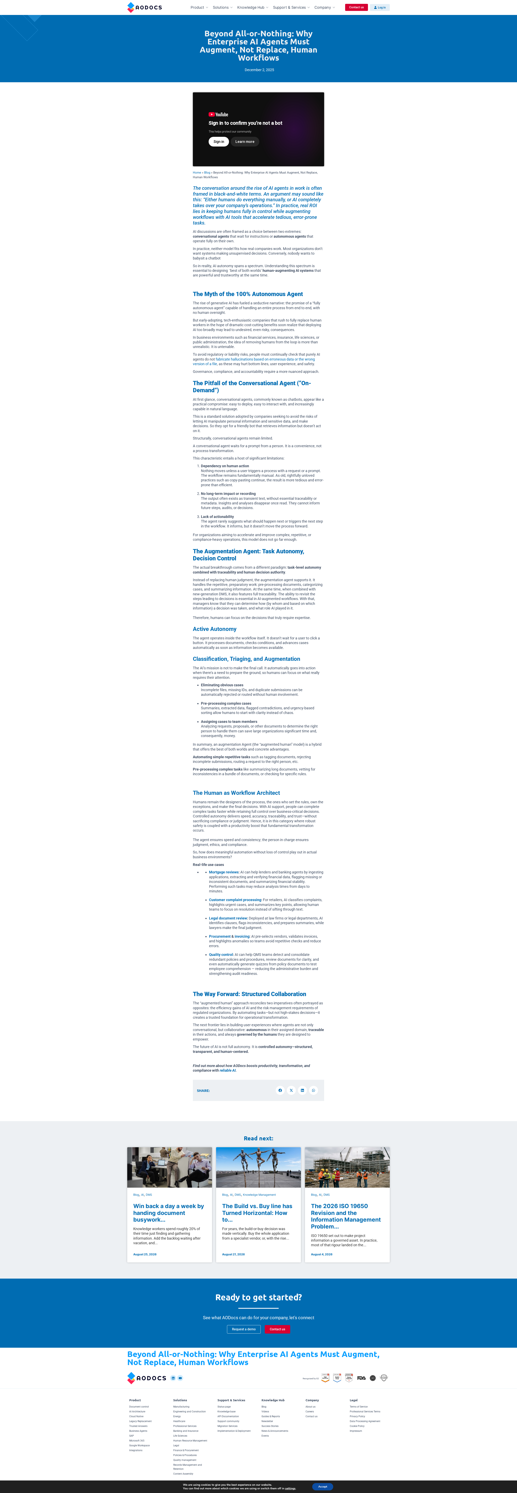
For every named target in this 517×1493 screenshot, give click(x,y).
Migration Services (227, 1426)
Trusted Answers (138, 1426)
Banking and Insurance (185, 1431)
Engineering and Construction (189, 1411)
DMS (149, 1194)
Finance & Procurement (186, 1450)
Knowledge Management (259, 1194)
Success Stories (270, 1426)
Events (265, 1435)
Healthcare (179, 1421)
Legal (176, 1445)
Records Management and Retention (187, 1466)
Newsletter (267, 1421)
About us (310, 1406)
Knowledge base (226, 1411)
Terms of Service (359, 1406)
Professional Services (185, 1426)
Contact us (311, 1416)
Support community (228, 1421)
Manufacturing (181, 1406)
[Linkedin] (173, 1378)
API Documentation (228, 1416)
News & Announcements (275, 1431)
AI (142, 1194)
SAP (131, 1435)
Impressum (356, 1431)
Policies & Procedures (185, 1455)
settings (290, 1488)
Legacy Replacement (140, 1421)
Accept (322, 1487)
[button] (200, 7)
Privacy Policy (357, 1416)
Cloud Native (136, 1416)
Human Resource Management (190, 1440)
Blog (207, 172)
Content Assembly (183, 1473)
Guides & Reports (271, 1416)
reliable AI (228, 1070)
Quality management (184, 1460)
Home (197, 172)
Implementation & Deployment (234, 1431)
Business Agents (138, 1431)
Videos (265, 1411)
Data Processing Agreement (365, 1421)
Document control (139, 1406)
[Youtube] (180, 1378)
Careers (310, 1411)
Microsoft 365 (136, 1440)
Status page (224, 1406)
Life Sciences (180, 1435)
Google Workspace (139, 1445)
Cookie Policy (357, 1426)
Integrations (135, 1450)
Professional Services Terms (365, 1411)
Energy (177, 1416)
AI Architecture (137, 1411)
